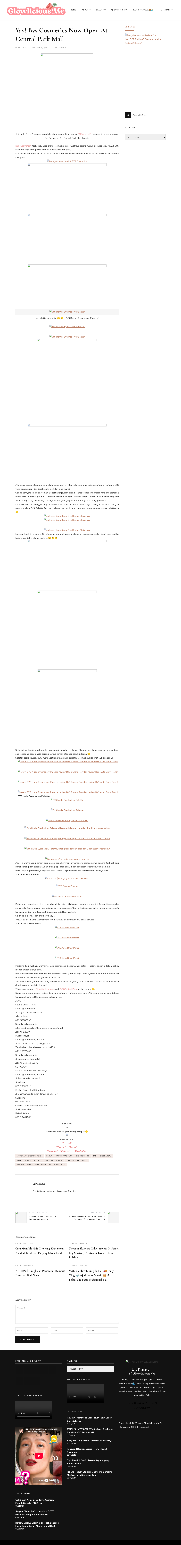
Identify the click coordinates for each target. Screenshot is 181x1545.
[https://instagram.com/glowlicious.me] (28, 1370)
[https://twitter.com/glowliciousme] (36, 1370)
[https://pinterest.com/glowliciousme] (19, 1381)
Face (19, 1160)
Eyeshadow (105, 1156)
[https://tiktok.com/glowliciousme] (28, 1381)
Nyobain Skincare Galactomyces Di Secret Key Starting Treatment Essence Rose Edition (94, 1253)
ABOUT (85, 10)
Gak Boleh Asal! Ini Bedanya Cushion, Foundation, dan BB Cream (34, 1501)
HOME (73, 10)
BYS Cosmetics (82, 1156)
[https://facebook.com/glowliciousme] (44, 1370)
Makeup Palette (32, 1160)
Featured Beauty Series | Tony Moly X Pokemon (87, 1450)
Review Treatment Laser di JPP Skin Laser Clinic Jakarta (89, 1419)
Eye (94, 1156)
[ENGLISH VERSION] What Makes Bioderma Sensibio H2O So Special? (90, 1431)
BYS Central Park (64, 1156)
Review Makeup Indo (53, 1160)
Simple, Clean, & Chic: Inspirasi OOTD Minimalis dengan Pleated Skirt (34, 1513)
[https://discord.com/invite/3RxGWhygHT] (36, 1381)
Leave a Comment (59, 48)
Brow (49, 1156)
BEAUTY (100, 10)
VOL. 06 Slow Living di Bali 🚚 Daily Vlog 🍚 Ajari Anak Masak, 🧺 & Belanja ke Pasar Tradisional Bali (91, 1275)
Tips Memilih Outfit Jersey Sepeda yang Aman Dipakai (88, 1462)
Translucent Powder (77, 1160)
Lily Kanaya (22, 48)
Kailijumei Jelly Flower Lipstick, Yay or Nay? (89, 1440)
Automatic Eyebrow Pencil (29, 1156)
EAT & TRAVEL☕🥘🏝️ (143, 10)
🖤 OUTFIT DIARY (119, 10)
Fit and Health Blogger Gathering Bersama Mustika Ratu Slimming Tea (89, 1473)
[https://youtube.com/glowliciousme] (19, 1370)
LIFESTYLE (166, 10)
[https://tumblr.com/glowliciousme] (52, 1370)
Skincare (130, 27)
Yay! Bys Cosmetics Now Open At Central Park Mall (41, 1165)
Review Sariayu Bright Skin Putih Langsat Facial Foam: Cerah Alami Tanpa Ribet (37, 1524)
